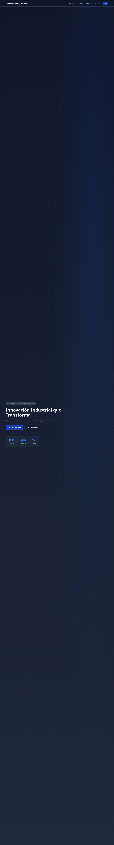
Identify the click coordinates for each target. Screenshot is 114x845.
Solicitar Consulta (13, 427)
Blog (105, 3)
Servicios (71, 3)
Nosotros (80, 3)
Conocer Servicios (32, 427)
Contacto (97, 3)
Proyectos (89, 3)
